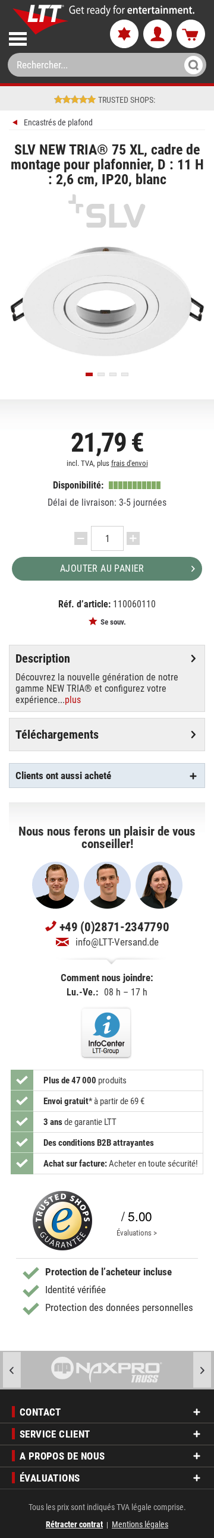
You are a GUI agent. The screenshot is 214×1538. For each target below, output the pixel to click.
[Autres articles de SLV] (107, 211)
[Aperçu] (16, 124)
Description (42, 658)
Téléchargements (57, 734)
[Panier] (191, 34)
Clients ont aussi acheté (63, 775)
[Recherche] (190, 65)
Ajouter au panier (102, 568)
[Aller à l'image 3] (113, 374)
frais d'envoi (129, 463)
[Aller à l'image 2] (101, 374)
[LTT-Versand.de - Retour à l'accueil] (40, 19)
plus (73, 699)
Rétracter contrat (74, 1524)
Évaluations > (137, 1232)
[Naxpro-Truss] (107, 1370)
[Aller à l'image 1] (89, 374)
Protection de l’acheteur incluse (108, 1272)
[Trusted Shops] (62, 1220)
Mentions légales (140, 1524)
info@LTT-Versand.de (117, 942)
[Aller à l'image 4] (124, 374)
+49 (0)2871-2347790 (114, 927)
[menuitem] (49, 36)
